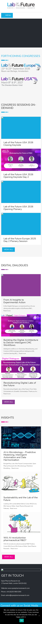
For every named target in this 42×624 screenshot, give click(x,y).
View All (8, 249)
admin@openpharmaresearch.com (17, 595)
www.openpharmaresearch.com (19, 588)
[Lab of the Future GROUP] (21, 5)
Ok (22, 620)
